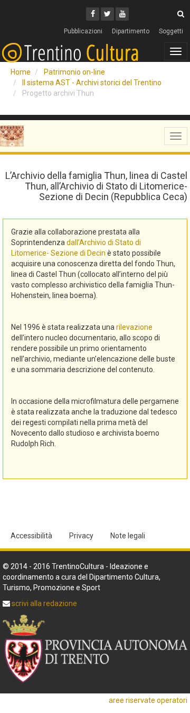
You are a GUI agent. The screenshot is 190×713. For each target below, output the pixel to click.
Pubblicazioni (83, 31)
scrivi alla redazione (43, 603)
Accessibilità (31, 535)
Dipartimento (130, 31)
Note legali (127, 535)
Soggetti (171, 31)
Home (21, 72)
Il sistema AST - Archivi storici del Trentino (92, 82)
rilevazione (134, 327)
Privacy (81, 535)
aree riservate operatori (148, 700)
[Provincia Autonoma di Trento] (95, 648)
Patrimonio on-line (74, 72)
